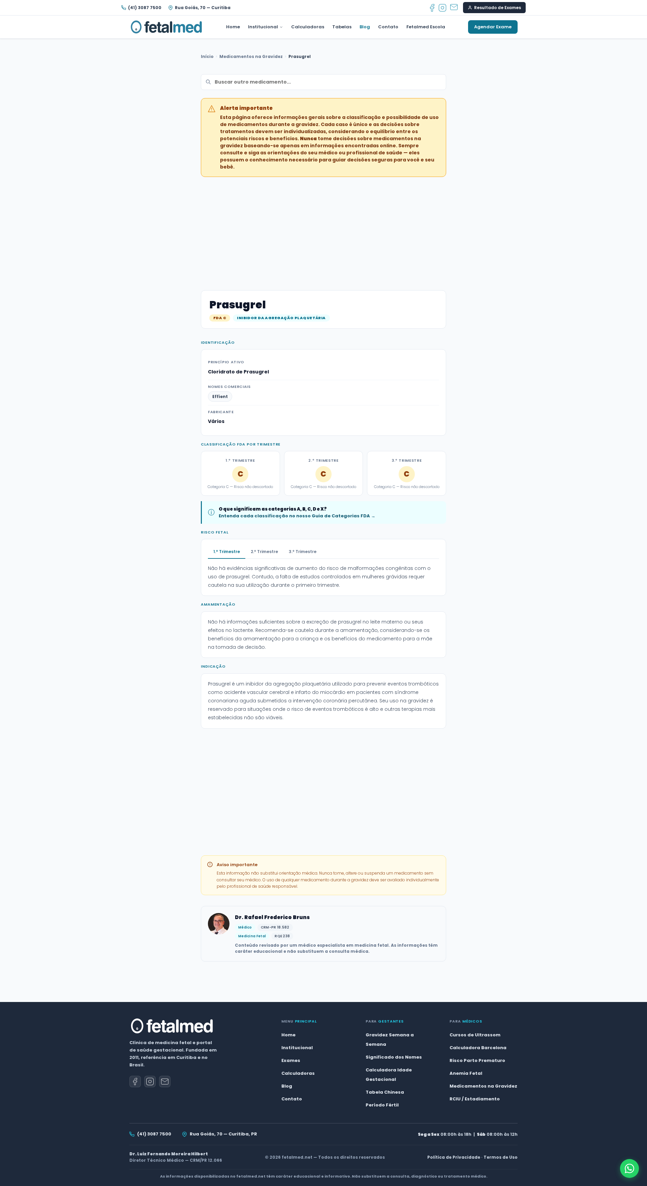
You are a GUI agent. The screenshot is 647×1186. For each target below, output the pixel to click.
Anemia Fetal (466, 1073)
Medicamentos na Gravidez (251, 56)
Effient (220, 396)
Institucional (263, 27)
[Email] (454, 7)
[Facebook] (432, 7)
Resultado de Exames (497, 7)
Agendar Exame (493, 27)
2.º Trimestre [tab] (264, 551)
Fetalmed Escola (425, 27)
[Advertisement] (323, 229)
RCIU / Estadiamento (475, 1099)
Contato (388, 27)
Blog (365, 27)
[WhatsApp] (629, 1168)
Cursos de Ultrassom (475, 1035)
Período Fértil (382, 1105)
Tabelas (341, 27)
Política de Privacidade (453, 1157)
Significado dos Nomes (394, 1057)
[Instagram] (442, 7)
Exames (290, 1060)
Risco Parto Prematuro (477, 1060)
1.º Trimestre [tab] (226, 551)
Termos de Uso (501, 1157)
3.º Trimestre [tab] (302, 551)
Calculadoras (307, 27)
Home (233, 27)
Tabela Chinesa (385, 1092)
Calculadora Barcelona (478, 1047)
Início (207, 56)
